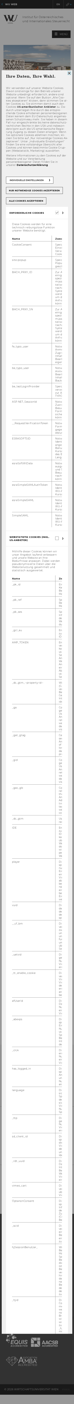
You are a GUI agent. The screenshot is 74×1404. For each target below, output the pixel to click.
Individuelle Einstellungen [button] (27, 180)
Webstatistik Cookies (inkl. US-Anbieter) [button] (29, 538)
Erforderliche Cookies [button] (26, 212)
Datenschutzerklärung (32, 165)
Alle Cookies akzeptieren (26, 201)
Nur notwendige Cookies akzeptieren (34, 190)
